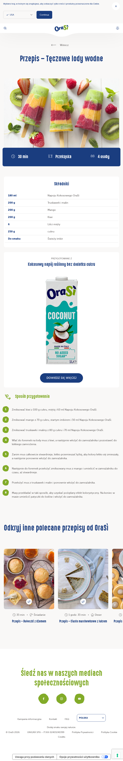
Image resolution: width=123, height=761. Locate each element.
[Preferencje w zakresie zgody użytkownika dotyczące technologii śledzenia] (117, 755)
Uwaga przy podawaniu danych (34, 756)
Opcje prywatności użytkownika (79, 756)
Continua (44, 15)
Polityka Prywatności (82, 732)
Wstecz (64, 45)
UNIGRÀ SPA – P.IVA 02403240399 (45, 732)
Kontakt (53, 719)
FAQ (67, 719)
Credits (61, 737)
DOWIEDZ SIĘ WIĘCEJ (61, 377)
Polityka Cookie (109, 732)
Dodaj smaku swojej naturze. (61, 727)
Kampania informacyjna (29, 719)
